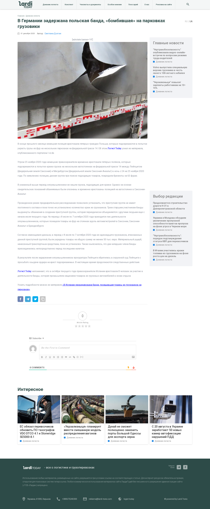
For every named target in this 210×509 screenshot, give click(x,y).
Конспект (69, 4)
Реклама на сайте (164, 4)
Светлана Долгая (53, 33)
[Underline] (50, 357)
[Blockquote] (66, 357)
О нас (146, 4)
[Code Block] (70, 357)
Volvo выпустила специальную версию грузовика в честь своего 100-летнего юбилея (170, 70)
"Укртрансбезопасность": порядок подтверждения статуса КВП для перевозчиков (170, 238)
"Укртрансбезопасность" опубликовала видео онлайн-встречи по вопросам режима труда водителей (170, 54)
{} (78, 357)
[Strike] (54, 357)
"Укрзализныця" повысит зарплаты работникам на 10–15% (169, 85)
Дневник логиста (50, 4)
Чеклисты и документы (90, 4)
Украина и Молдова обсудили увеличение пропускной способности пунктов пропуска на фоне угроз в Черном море (170, 222)
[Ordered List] (58, 357)
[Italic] (46, 357)
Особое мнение (115, 4)
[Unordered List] (62, 357)
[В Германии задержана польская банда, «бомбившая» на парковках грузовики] (20, 299)
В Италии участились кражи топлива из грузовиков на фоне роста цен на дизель (170, 253)
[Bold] (42, 357)
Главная (21, 16)
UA (191, 21)
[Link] (74, 357)
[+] (81, 357)
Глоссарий (133, 4)
